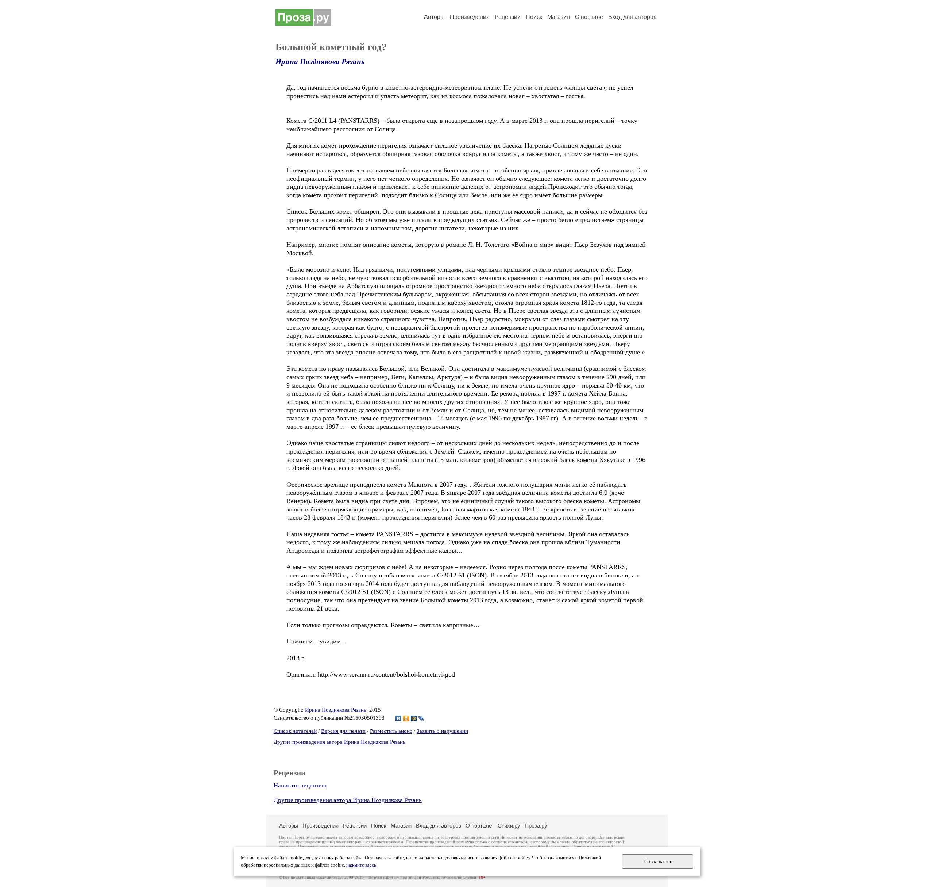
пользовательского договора (570, 837)
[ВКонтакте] (398, 718)
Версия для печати (343, 731)
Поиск (534, 17)
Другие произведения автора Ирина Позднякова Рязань (339, 742)
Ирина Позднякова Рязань (320, 61)
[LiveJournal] (421, 718)
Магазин (558, 17)
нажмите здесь (361, 865)
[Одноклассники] (406, 718)
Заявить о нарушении (442, 731)
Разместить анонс (391, 731)
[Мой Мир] (414, 718)
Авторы (434, 17)
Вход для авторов (632, 17)
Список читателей (295, 731)
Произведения (470, 17)
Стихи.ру (509, 825)
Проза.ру (536, 825)
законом (396, 842)
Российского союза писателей (449, 877)
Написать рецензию (300, 785)
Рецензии (508, 17)
